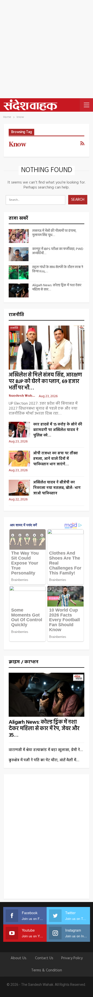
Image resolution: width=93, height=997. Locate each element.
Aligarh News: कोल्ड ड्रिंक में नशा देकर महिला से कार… (56, 287)
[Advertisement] (46, 49)
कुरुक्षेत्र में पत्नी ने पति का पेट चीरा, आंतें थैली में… (44, 760)
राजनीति (14, 328)
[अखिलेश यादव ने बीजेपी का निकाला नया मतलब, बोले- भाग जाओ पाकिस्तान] (19, 488)
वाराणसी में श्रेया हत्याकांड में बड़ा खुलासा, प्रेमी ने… (46, 750)
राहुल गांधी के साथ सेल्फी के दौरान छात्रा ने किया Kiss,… (57, 269)
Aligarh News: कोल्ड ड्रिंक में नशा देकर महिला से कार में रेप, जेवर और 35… (44, 729)
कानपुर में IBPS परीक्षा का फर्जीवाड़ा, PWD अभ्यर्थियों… (57, 251)
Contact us (44, 958)
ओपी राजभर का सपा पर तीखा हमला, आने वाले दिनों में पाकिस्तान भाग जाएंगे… (55, 458)
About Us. (19, 958)
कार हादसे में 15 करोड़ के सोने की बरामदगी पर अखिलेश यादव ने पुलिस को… (57, 430)
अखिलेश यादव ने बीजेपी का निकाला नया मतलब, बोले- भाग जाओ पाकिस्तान (57, 487)
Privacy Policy (72, 958)
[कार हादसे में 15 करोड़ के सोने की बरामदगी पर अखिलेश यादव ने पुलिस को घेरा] (19, 430)
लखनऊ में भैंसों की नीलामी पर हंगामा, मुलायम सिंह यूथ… (54, 233)
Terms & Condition (46, 970)
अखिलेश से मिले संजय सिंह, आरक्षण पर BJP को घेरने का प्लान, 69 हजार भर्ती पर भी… (45, 381)
